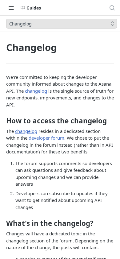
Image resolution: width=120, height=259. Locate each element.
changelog (36, 91)
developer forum (46, 138)
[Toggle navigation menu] (11, 8)
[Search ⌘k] (112, 8)
